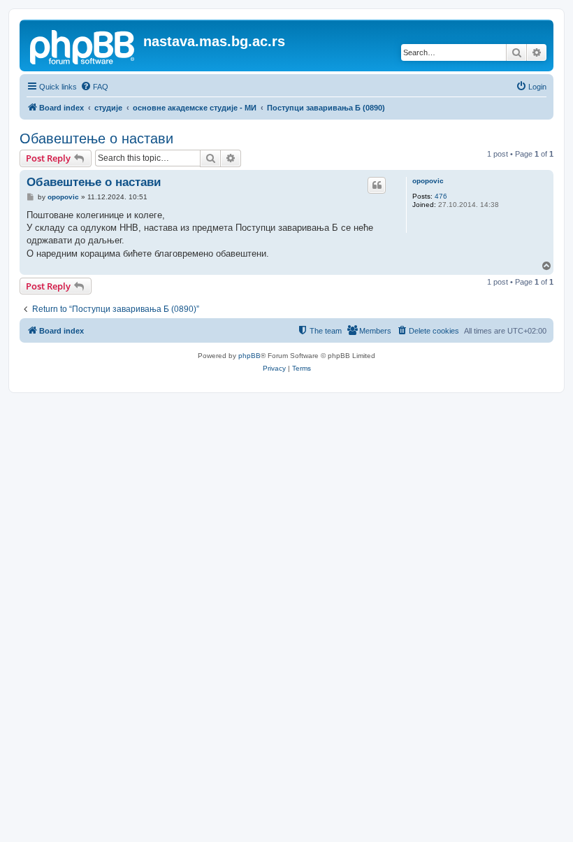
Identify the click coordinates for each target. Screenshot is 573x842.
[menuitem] (94, 86)
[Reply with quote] (377, 185)
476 (441, 196)
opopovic (428, 181)
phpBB (249, 355)
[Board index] (83, 45)
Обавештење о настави (96, 138)
